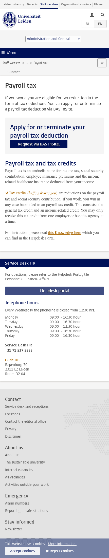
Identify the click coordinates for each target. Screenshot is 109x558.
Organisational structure (76, 4)
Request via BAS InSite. (39, 144)
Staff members (49, 4)
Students (32, 4)
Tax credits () (33, 192)
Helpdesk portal (54, 290)
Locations (12, 414)
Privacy (10, 428)
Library (98, 4)
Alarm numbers (17, 503)
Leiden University (13, 4)
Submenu (15, 72)
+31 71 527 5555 (18, 350)
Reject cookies (62, 551)
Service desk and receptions (26, 406)
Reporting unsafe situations (26, 510)
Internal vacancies (19, 470)
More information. (62, 544)
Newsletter (13, 529)
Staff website (11, 63)
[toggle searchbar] (102, 14)
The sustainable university (25, 462)
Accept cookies (22, 551)
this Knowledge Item (64, 232)
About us (12, 455)
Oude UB (12, 360)
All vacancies (15, 477)
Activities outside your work (27, 484)
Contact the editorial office (25, 421)
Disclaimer (13, 436)
